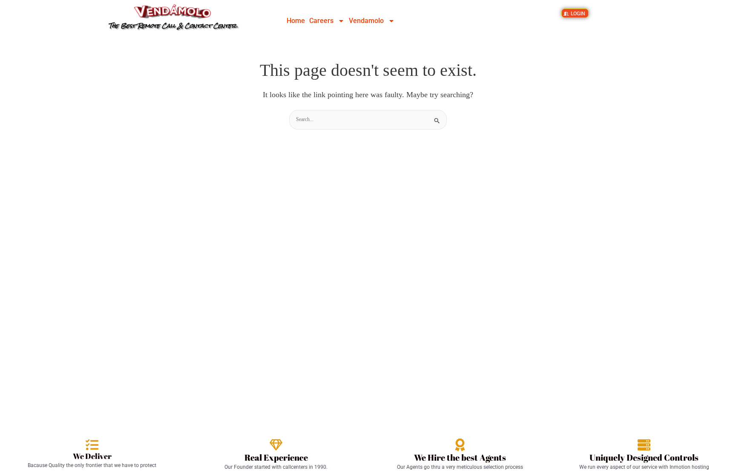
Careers (321, 21)
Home (296, 21)
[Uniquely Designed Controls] (644, 444)
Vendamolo (366, 21)
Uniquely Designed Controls (644, 457)
